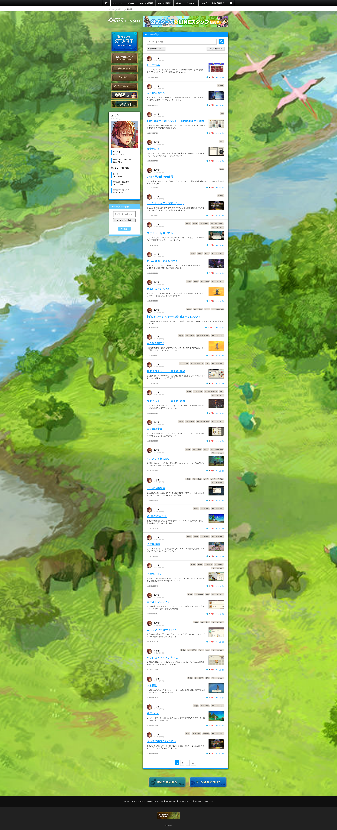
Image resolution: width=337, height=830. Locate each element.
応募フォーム (209, 801)
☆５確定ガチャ (156, 93)
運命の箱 (221, 85)
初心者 (195, 224)
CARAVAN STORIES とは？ (124, 95)
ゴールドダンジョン (158, 602)
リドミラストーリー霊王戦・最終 (166, 371)
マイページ (117, 3)
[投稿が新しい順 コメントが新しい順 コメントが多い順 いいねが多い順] (156, 49)
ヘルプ (204, 3)
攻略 (222, 113)
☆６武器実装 (155, 429)
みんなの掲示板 (146, 3)
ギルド (179, 3)
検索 (125, 229)
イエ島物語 (153, 544)
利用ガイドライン (171, 801)
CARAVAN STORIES (168, 815)
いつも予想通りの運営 (160, 176)
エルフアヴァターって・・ (161, 629)
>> (193, 763)
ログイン (124, 77)
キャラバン (208, 564)
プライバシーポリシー (138, 801)
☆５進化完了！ (155, 343)
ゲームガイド (124, 104)
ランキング (191, 3)
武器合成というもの (158, 289)
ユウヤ (120, 9)
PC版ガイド (124, 68)
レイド (222, 141)
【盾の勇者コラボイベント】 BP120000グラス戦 (175, 121)
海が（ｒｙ (153, 713)
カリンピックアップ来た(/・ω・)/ (165, 203)
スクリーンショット (218, 227)
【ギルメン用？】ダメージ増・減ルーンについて (174, 316)
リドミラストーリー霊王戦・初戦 (166, 401)
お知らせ (131, 3)
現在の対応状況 (218, 3)
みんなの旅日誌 (164, 3)
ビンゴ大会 (153, 65)
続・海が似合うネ (157, 516)
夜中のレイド (155, 149)
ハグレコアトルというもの (162, 657)
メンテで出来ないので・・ (161, 741)
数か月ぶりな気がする (160, 233)
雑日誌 (222, 169)
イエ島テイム (155, 574)
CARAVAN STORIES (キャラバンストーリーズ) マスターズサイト (124, 21)
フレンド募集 (204, 224)
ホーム (111, 9)
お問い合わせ (199, 801)
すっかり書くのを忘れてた (162, 261)
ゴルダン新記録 (156, 488)
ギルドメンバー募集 (217, 224)
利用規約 (126, 801)
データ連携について (124, 86)
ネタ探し (152, 685)
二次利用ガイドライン (185, 801)
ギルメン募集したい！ (159, 458)
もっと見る (220, 77)
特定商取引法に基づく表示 (155, 801)
